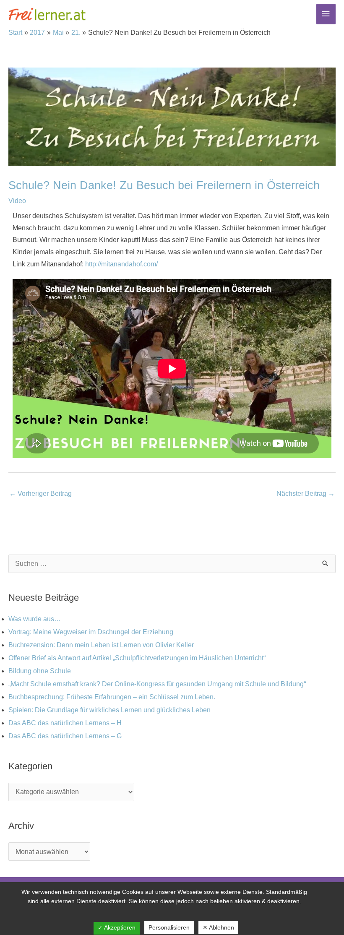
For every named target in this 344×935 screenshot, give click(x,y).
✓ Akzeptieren (117, 927)
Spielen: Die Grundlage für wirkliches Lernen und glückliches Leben (109, 710)
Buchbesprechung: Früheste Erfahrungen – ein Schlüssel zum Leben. (111, 697)
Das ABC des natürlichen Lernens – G (65, 736)
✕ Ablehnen (218, 927)
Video (17, 200)
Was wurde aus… (34, 618)
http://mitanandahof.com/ (121, 264)
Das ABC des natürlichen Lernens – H (65, 723)
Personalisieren (169, 927)
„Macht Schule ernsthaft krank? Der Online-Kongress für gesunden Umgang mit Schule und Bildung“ (157, 684)
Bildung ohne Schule (39, 671)
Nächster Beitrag (305, 493)
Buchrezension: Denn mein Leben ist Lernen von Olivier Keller (101, 645)
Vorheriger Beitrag (40, 493)
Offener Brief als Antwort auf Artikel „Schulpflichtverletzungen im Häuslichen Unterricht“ (137, 658)
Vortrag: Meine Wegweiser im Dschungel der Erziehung (90, 631)
